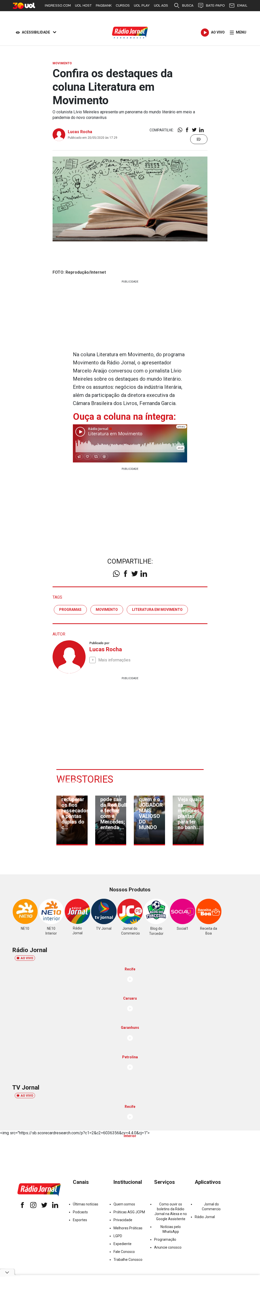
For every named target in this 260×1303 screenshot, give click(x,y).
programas (70, 610)
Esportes (80, 1220)
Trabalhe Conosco (127, 1260)
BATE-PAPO (215, 5)
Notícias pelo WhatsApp (170, 1229)
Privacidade (122, 1220)
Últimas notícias (85, 1204)
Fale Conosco (124, 1252)
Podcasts (80, 1212)
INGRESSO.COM (58, 5)
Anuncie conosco (168, 1247)
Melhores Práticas (127, 1228)
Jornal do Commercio (211, 1206)
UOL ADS (161, 5)
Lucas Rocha (80, 131)
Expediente (122, 1244)
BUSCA (187, 5)
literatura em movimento (157, 610)
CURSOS (123, 5)
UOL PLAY (142, 5)
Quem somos (124, 1204)
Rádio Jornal (205, 1217)
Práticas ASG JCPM (129, 1212)
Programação (165, 1239)
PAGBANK (104, 5)
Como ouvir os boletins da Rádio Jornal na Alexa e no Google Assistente (170, 1211)
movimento (107, 610)
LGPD (117, 1236)
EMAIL (242, 5)
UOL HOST (83, 5)
